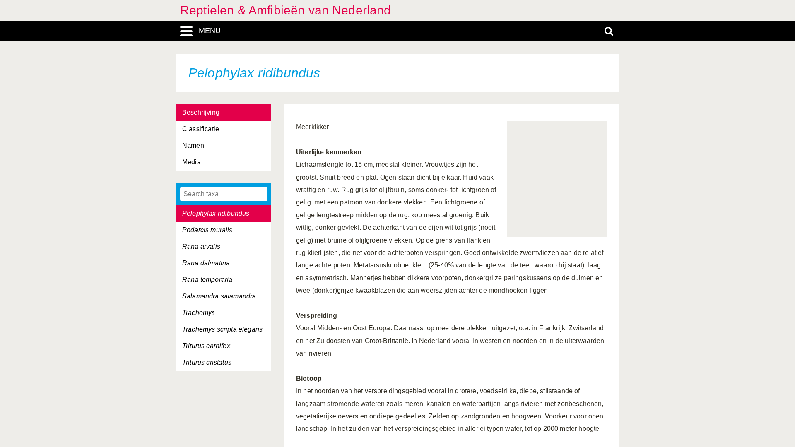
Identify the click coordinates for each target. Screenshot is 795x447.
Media (191, 162)
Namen (193, 145)
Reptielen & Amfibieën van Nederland (285, 10)
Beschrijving (200, 112)
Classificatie (200, 128)
